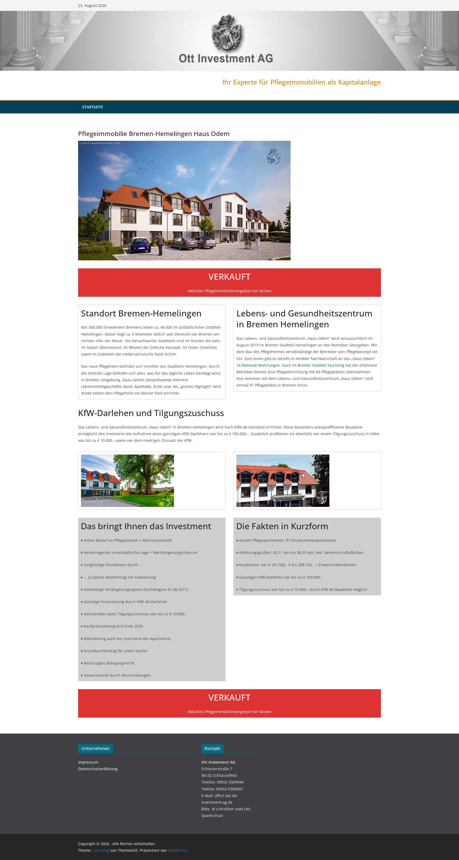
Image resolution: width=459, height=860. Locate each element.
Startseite (92, 106)
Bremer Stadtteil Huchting (321, 365)
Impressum (88, 762)
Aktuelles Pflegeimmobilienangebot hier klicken (230, 290)
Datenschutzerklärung (98, 768)
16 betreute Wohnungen (258, 365)
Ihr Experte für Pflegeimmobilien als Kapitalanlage (301, 81)
